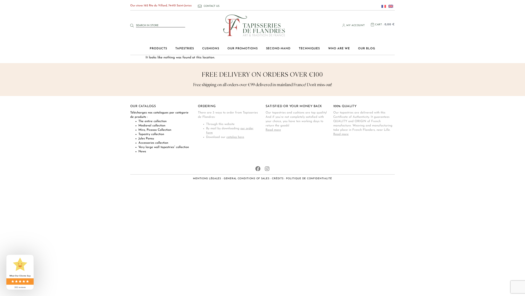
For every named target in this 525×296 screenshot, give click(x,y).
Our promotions (242, 48)
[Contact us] (200, 6)
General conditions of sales (246, 178)
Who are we (339, 48)
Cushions (210, 48)
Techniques (309, 48)
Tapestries (184, 48)
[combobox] (160, 25)
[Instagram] (267, 168)
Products (158, 48)
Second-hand (278, 48)
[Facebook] (257, 168)
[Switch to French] (382, 6)
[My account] (343, 25)
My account (355, 25)
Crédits (277, 178)
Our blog (366, 48)
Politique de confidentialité (309, 178)
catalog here (235, 137)
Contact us (211, 6)
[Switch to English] (389, 6)
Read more (273, 130)
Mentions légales (207, 178)
